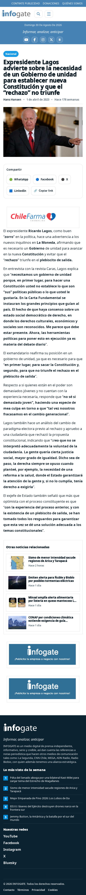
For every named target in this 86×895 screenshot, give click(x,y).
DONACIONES (51, 3)
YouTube (10, 836)
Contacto (8, 890)
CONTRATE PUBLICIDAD (25, 3)
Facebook (11, 843)
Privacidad (38, 890)
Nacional (10, 54)
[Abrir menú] (49, 14)
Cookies (53, 890)
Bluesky (9, 863)
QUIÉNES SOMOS (72, 3)
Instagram (12, 849)
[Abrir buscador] (38, 14)
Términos (23, 890)
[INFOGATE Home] (16, 14)
